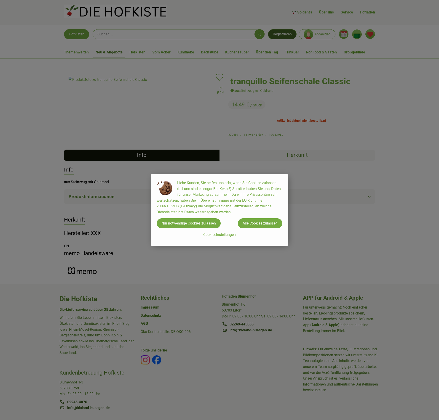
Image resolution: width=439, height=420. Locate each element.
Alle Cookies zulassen (260, 223)
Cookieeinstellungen (219, 234)
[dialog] (219, 210)
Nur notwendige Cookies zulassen (188, 223)
